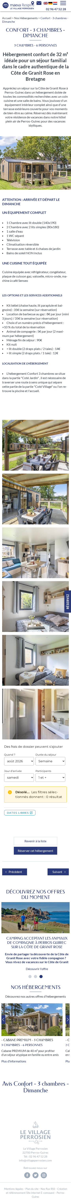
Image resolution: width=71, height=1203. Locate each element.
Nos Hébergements (26, 18)
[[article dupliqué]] (46, 3)
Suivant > (59, 872)
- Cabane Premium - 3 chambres (27, 1040)
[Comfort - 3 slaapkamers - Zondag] (55, 3)
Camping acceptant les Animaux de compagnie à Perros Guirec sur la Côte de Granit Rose (36, 942)
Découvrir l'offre (37, 969)
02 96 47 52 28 (56, 9)
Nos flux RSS (48, 1188)
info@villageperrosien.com (35, 1160)
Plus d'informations (13, 1061)
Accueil (6, 18)
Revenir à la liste (35, 841)
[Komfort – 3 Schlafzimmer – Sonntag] (50, 3)
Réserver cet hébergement (35, 850)
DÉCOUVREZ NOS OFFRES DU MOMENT (35, 894)
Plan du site (31, 1188)
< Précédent (13, 872)
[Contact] (39, 3)
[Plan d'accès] (32, 3)
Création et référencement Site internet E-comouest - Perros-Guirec (36, 1192)
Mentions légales (13, 1188)
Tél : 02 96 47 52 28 (35, 1156)
